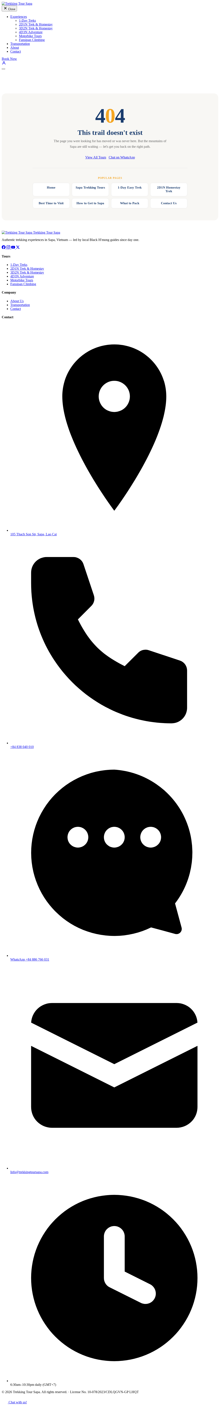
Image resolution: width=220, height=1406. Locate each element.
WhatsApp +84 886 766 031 (29, 959)
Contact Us (169, 203)
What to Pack (129, 203)
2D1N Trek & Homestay (36, 24)
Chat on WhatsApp (122, 157)
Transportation (20, 44)
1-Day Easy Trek (130, 187)
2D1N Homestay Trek (168, 189)
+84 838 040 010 (22, 747)
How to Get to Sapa (90, 203)
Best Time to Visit (51, 203)
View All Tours (95, 157)
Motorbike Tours (30, 36)
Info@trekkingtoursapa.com (29, 1172)
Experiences (18, 16)
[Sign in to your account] (4, 64)
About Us (17, 301)
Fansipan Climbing (32, 40)
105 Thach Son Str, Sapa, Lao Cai (33, 534)
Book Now (9, 59)
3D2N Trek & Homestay (36, 28)
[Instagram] (8, 248)
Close (11, 9)
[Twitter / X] (18, 248)
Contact (15, 51)
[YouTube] (13, 248)
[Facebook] (4, 248)
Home (51, 187)
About (14, 47)
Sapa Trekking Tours (90, 187)
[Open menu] (3, 69)
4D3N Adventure (31, 32)
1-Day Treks (27, 20)
